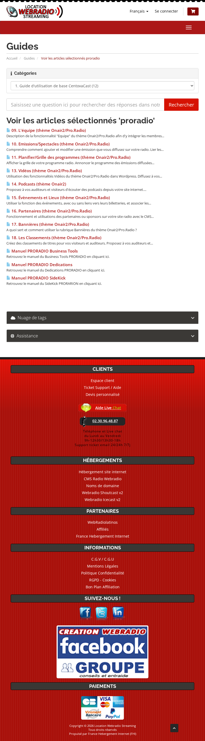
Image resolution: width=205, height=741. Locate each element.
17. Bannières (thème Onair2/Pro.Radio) (49, 224)
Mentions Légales (102, 566)
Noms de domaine (102, 485)
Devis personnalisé (103, 394)
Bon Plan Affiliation (103, 586)
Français (138, 11)
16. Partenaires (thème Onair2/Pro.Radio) (51, 211)
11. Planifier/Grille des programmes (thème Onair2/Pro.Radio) (70, 157)
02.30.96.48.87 (105, 420)
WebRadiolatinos (103, 522)
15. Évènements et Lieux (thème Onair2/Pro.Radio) (60, 197)
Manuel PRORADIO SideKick (38, 278)
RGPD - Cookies (102, 579)
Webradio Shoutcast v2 (102, 492)
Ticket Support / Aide (102, 387)
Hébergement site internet (102, 471)
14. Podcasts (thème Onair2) (38, 184)
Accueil (11, 58)
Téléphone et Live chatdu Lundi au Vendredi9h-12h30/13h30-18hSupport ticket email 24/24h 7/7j (103, 438)
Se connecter (166, 11)
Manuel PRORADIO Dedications (41, 264)
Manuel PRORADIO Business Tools (44, 251)
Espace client (102, 380)
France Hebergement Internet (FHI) (112, 734)
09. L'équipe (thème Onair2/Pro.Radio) (48, 130)
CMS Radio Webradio (102, 478)
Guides (29, 58)
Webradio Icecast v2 (102, 499)
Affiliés (103, 529)
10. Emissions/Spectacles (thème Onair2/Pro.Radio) (60, 144)
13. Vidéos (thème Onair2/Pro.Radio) (46, 171)
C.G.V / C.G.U (102, 559)
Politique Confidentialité (102, 573)
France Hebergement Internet (102, 536)
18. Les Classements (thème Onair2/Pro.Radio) (55, 238)
